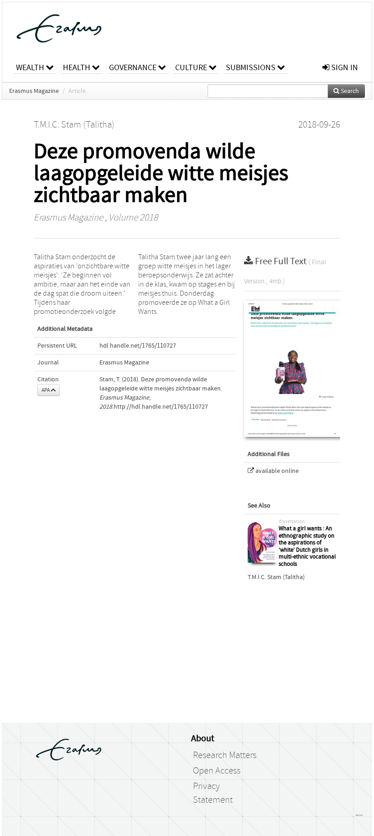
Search (349, 91)
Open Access (216, 770)
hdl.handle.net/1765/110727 (137, 345)
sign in (343, 67)
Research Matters (224, 755)
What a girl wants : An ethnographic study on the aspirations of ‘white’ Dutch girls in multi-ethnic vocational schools (307, 546)
